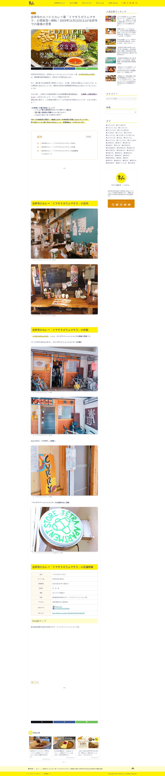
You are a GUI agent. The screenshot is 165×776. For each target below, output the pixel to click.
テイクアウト (111, 135)
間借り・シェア (122, 163)
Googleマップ (47, 154)
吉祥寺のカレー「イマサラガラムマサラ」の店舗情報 (59, 151)
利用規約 (46, 773)
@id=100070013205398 (62, 608)
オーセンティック (111, 127)
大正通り (131, 150)
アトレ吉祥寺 (121, 125)
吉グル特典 (74, 3)
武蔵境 (127, 155)
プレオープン (111, 140)
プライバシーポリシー (35, 773)
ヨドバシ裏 (35, 682)
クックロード (123, 127)
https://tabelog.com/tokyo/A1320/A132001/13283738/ (68, 613)
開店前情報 (110, 163)
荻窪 (126, 157)
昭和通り (119, 152)
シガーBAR (110, 132)
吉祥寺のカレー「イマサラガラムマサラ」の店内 (58, 143)
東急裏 (119, 155)
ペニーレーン (122, 140)
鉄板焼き (118, 160)
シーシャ (119, 132)
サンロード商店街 (124, 130)
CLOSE (89, 136)
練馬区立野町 (111, 157)
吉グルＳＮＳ (86, 3)
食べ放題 (132, 163)
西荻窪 (109, 160)
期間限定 (128, 152)
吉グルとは (100, 3)
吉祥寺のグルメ (59, 3)
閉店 (126, 160)
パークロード (111, 137)
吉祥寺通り (121, 150)
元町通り (131, 147)
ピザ (120, 137)
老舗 (119, 157)
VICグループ (110, 125)
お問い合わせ (113, 3)
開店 (133, 160)
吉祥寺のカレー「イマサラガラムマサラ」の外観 (58, 147)
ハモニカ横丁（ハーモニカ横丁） (126, 135)
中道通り (127, 142)
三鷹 (119, 142)
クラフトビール (111, 130)
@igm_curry (58, 606)
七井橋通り (110, 142)
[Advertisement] (64, 183)
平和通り (110, 152)
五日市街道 (126, 145)
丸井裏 (109, 145)
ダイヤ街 (128, 132)
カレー (33, 13)
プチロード (128, 137)
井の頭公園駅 (111, 147)
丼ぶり (118, 145)
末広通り (110, 155)
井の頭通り (121, 147)
